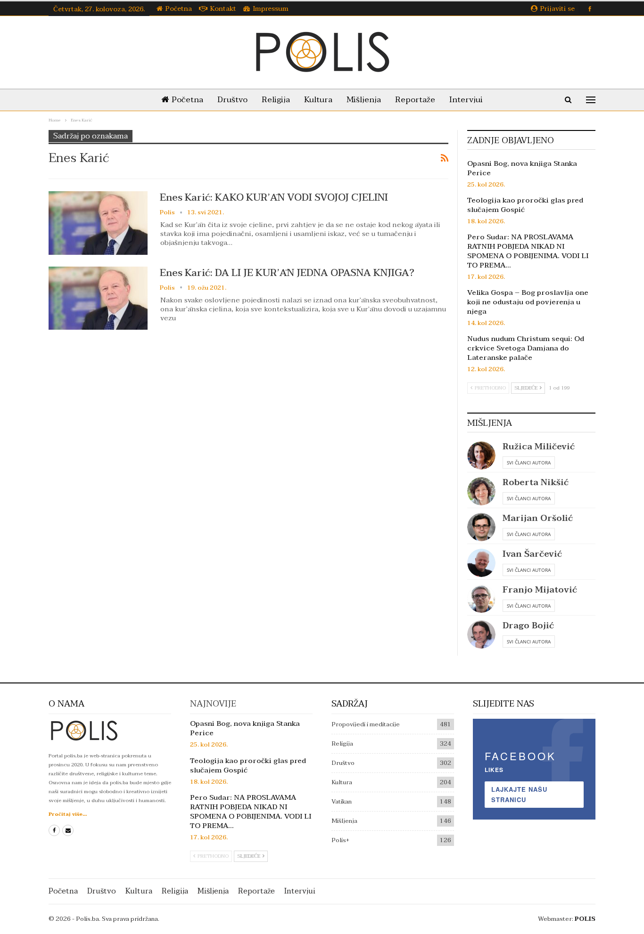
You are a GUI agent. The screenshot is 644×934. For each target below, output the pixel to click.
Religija (276, 99)
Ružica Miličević (539, 446)
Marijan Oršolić (538, 518)
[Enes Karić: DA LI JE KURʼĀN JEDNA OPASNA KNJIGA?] (98, 298)
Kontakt (223, 8)
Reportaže (415, 99)
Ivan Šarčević (532, 554)
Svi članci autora (529, 462)
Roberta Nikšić (536, 482)
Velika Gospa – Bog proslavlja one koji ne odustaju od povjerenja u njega (527, 301)
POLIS (585, 919)
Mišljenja (364, 99)
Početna (178, 8)
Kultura (318, 99)
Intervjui (466, 99)
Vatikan (341, 801)
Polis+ (340, 840)
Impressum (271, 8)
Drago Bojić (528, 625)
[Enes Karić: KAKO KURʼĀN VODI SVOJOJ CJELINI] (98, 222)
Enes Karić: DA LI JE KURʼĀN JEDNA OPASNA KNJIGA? (287, 272)
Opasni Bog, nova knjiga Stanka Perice (522, 168)
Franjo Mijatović (540, 590)
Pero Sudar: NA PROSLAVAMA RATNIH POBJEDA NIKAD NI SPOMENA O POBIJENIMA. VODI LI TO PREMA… (527, 251)
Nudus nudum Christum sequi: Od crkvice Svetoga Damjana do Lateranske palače (525, 348)
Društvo (232, 99)
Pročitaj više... (68, 814)
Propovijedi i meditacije (365, 724)
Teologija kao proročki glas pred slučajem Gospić (525, 205)
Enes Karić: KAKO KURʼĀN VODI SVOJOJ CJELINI (274, 197)
